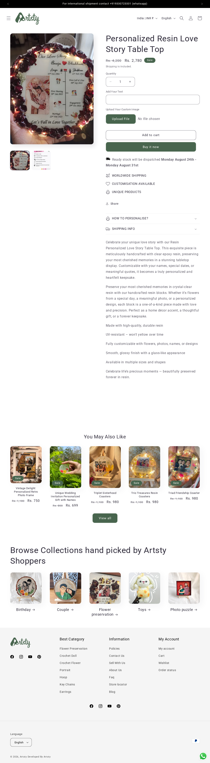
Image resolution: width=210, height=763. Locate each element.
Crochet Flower (70, 663)
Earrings (65, 691)
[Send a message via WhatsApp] (203, 756)
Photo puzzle (181, 609)
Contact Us (116, 655)
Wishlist (164, 663)
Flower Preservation (73, 648)
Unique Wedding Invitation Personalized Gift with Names (65, 496)
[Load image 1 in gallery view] (20, 160)
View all (105, 518)
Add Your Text (114, 91)
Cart (161, 655)
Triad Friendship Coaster (184, 492)
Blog (112, 691)
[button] (8, 18)
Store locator (118, 684)
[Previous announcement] (8, 4)
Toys (142, 609)
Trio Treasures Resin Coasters (144, 494)
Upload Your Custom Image (122, 109)
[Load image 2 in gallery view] (41, 160)
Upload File (121, 119)
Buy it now (151, 147)
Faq (111, 677)
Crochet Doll (68, 655)
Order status (167, 670)
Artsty (23, 756)
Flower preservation (103, 611)
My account (167, 648)
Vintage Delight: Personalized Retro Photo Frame (26, 492)
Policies (114, 648)
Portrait (65, 670)
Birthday (23, 609)
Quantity (111, 73)
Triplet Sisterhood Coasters (105, 494)
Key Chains (67, 684)
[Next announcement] (202, 4)
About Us (115, 670)
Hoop (63, 677)
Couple (63, 609)
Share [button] (115, 203)
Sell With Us (117, 663)
